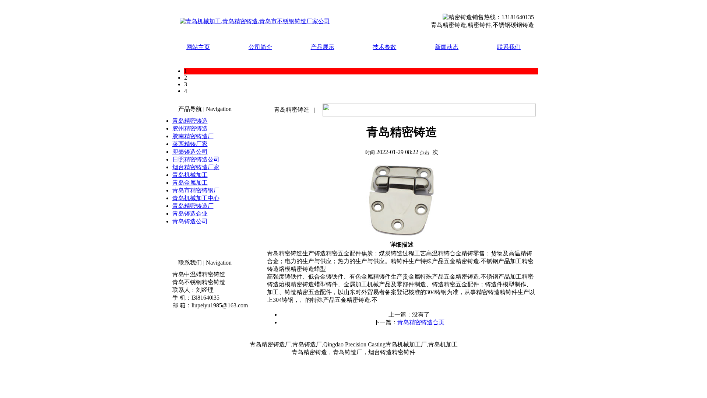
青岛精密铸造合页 (420, 322)
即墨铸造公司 (190, 152)
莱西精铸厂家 (190, 144)
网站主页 (198, 47)
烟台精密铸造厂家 (195, 167)
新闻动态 (446, 47)
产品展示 (322, 47)
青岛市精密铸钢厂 (195, 190)
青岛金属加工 (190, 182)
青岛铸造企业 (190, 213)
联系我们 (509, 47)
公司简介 (260, 47)
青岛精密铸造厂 (193, 206)
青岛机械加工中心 (195, 198)
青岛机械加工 (190, 175)
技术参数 (384, 47)
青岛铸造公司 (190, 221)
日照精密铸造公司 (195, 159)
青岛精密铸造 (190, 121)
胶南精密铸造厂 (193, 136)
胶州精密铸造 (190, 128)
